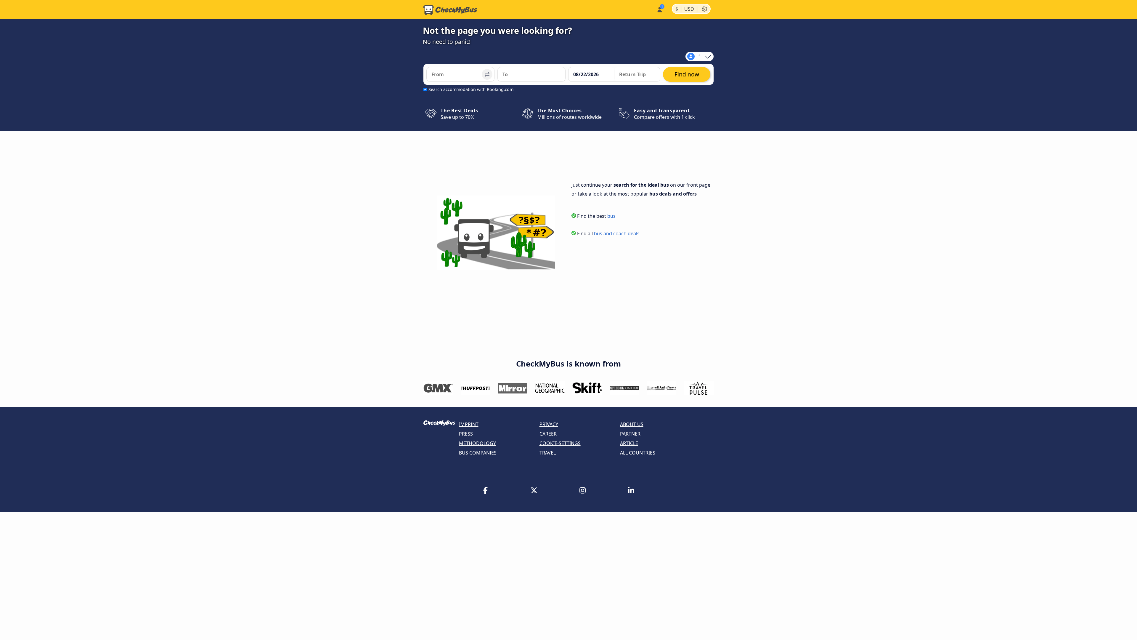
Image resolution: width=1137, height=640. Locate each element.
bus (611, 216)
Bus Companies (478, 452)
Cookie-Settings (560, 443)
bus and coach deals (617, 233)
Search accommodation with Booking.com (470, 89)
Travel (547, 452)
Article (629, 443)
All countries (637, 452)
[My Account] (659, 9)
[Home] (450, 10)
